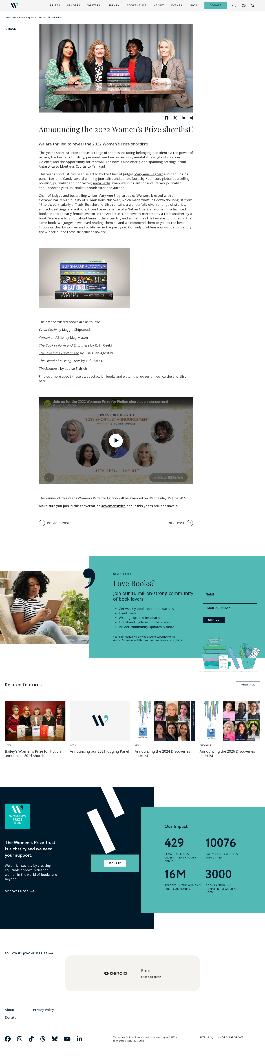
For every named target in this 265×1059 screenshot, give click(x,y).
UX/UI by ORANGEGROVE (226, 1037)
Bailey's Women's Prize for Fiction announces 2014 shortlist (33, 753)
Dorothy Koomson (146, 178)
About (159, 5)
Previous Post (58, 523)
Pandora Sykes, (57, 188)
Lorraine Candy (60, 178)
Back (11, 28)
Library (113, 5)
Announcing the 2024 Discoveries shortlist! (162, 753)
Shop (193, 5)
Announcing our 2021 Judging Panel (99, 751)
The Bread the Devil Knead (59, 353)
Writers (93, 5)
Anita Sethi (101, 183)
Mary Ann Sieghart (148, 174)
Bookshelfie (137, 5)
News (14, 17)
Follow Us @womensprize (26, 953)
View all (248, 685)
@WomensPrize (113, 506)
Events (176, 5)
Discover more (16, 891)
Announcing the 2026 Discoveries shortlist (227, 753)
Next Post (177, 523)
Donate (215, 5)
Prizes (55, 5)
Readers (73, 5)
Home (7, 17)
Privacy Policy (43, 1010)
